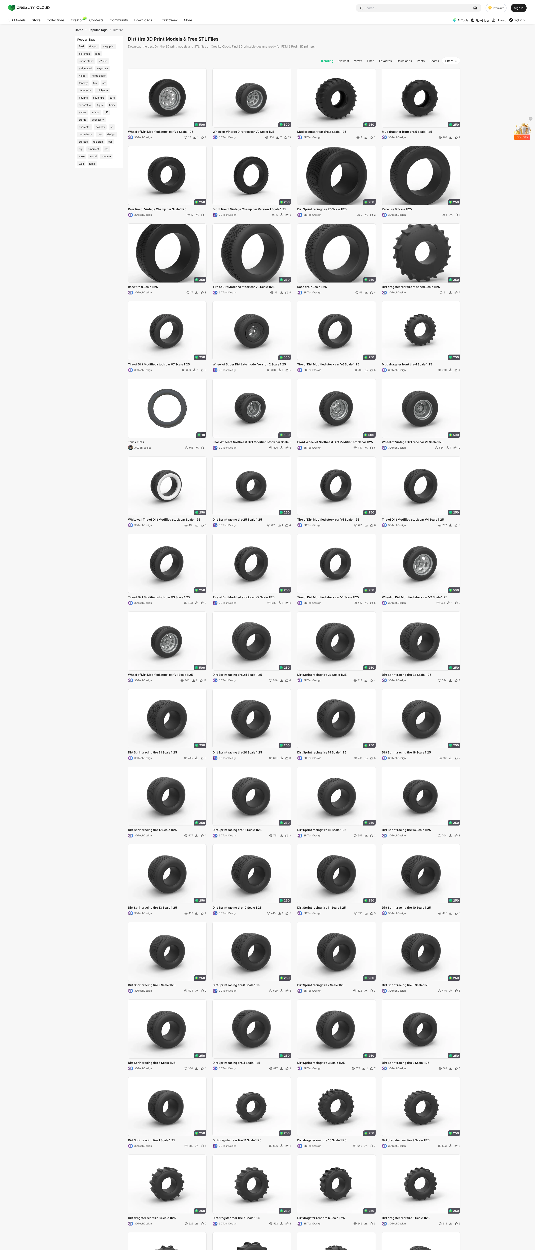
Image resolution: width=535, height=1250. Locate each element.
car (110, 141)
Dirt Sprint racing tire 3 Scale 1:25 (321, 1062)
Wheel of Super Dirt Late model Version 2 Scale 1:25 (249, 364)
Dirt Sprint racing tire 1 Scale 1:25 (151, 1140)
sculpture (98, 97)
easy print (108, 46)
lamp (92, 163)
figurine (83, 97)
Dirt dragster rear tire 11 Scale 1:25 (237, 1140)
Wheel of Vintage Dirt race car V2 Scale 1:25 (244, 131)
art (104, 83)
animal (95, 112)
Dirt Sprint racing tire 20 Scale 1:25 (237, 752)
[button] (518, 20)
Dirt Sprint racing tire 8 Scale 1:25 (236, 985)
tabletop (98, 141)
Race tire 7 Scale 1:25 (312, 287)
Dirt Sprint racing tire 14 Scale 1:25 (406, 830)
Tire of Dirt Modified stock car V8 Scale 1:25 (244, 287)
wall (81, 163)
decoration (85, 90)
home (112, 105)
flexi (81, 46)
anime (82, 112)
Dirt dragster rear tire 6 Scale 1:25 (321, 1218)
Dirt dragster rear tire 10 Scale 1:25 (321, 1140)
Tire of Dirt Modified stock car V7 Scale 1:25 (159, 364)
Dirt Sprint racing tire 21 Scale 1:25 (152, 752)
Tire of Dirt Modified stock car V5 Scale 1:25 (328, 519)
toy (95, 83)
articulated (85, 68)
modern (106, 156)
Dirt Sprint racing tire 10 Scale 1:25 (406, 907)
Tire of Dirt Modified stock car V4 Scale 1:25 (413, 519)
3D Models (17, 20)
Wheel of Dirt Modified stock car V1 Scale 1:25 (160, 674)
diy (81, 149)
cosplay (100, 127)
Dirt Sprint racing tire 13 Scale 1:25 (152, 907)
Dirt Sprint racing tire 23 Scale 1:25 (322, 674)
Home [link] (79, 29)
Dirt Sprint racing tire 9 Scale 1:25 (152, 985)
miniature (102, 90)
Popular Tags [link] (98, 29)
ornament (93, 149)
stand (93, 156)
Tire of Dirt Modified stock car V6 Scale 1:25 (328, 364)
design (111, 134)
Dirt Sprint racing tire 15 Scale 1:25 (321, 830)
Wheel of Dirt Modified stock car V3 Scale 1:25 (160, 131)
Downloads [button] (143, 20)
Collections (56, 20)
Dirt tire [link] (118, 29)
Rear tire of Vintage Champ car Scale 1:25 (157, 209)
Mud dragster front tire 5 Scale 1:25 (407, 131)
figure (100, 105)
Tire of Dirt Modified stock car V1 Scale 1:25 (328, 597)
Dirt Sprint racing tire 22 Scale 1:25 (406, 674)
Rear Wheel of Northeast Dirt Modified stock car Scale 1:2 (251, 442)
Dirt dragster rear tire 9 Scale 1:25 (406, 1140)
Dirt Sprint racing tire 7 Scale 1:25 (321, 985)
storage (83, 141)
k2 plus (103, 61)
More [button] (188, 20)
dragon (93, 46)
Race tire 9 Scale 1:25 (397, 209)
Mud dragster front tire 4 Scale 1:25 (407, 364)
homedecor (85, 134)
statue (82, 119)
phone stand (86, 61)
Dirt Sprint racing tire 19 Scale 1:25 (321, 752)
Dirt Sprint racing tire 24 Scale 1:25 (237, 674)
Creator (77, 20)
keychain (102, 68)
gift (107, 112)
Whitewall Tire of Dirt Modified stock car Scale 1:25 (164, 519)
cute (112, 97)
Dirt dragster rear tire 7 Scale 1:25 (236, 1218)
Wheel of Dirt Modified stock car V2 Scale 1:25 (414, 597)
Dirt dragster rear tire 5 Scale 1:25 (406, 1218)
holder (82, 75)
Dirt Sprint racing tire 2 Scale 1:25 (405, 1062)
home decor (99, 75)
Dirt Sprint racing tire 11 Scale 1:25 (321, 907)
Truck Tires (136, 442)
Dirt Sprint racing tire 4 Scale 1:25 (236, 1062)
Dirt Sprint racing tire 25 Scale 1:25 (237, 519)
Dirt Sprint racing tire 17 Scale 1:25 (152, 830)
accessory (98, 119)
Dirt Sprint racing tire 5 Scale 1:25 (152, 1062)
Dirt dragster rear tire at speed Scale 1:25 (411, 287)
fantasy (83, 83)
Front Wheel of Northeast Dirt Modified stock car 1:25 (335, 442)
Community (119, 20)
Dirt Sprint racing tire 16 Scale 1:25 (237, 830)
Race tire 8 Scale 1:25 (143, 287)
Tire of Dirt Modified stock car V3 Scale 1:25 (159, 597)
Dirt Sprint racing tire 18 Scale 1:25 (406, 752)
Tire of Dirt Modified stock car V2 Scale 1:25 (244, 597)
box (100, 134)
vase (82, 156)
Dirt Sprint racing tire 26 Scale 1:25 (322, 209)
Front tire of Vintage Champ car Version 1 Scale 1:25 (249, 209)
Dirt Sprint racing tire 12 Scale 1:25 (237, 907)
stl (111, 127)
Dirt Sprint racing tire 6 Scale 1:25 (405, 985)
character (84, 127)
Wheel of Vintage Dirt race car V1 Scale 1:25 (412, 442)
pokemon (84, 53)
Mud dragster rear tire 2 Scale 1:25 (321, 131)
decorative (85, 105)
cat (106, 149)
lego (97, 53)
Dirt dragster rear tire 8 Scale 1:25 (152, 1218)
